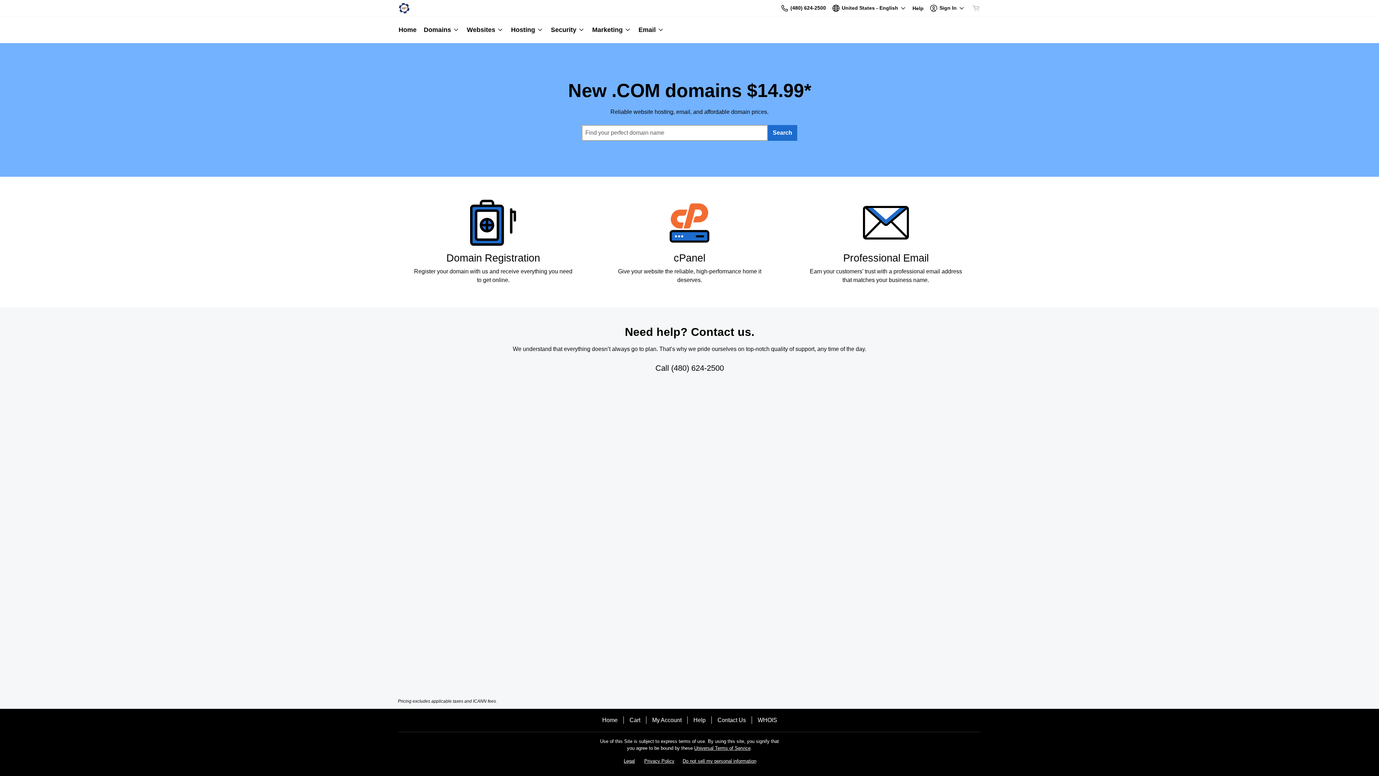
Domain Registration (493, 258)
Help (699, 720)
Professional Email (886, 258)
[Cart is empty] (976, 8)
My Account (667, 720)
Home (610, 720)
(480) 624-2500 (697, 368)
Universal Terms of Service (722, 748)
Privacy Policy (659, 761)
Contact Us (732, 720)
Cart (635, 720)
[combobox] (674, 133)
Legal (629, 761)
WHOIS (767, 720)
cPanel (689, 258)
